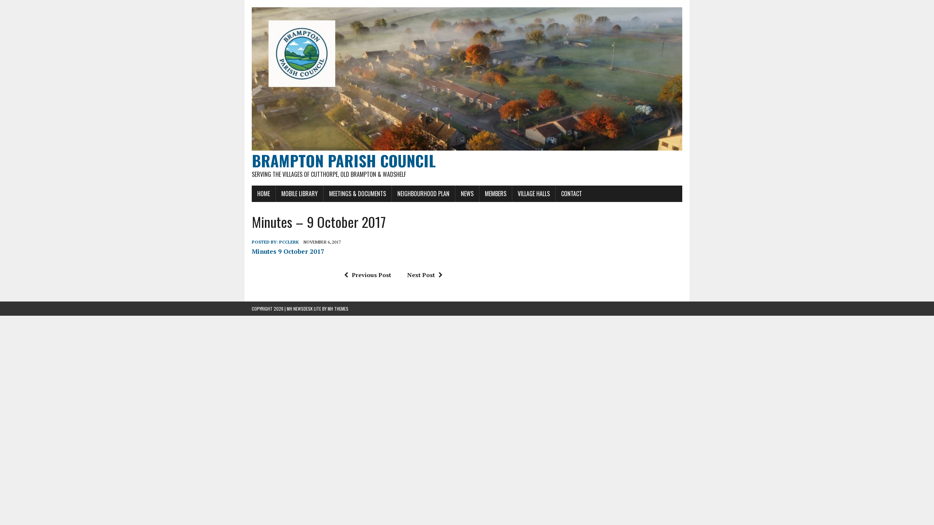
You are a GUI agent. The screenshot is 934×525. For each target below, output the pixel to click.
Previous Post (371, 275)
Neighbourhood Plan (423, 193)
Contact (571, 193)
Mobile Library (299, 193)
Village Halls (534, 193)
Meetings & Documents (357, 193)
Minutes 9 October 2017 (288, 251)
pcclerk (289, 242)
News (467, 193)
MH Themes (338, 309)
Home (263, 193)
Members (495, 193)
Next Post (421, 275)
